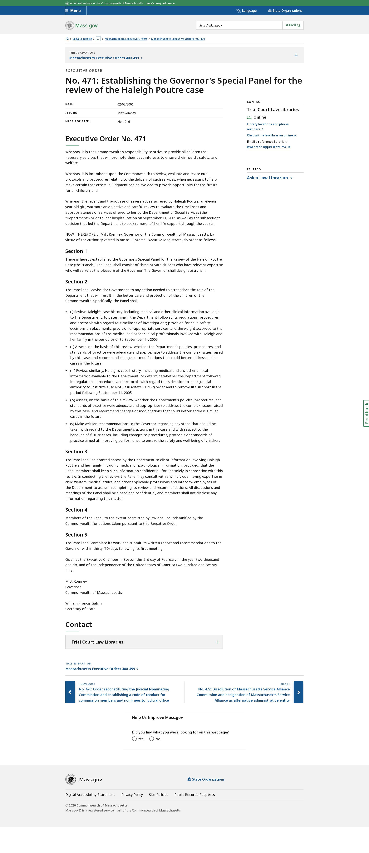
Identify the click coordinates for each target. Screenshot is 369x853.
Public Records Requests (195, 794)
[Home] (67, 38)
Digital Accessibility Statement (90, 794)
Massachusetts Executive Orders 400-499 (178, 39)
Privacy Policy (132, 794)
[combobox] (250, 25)
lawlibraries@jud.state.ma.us (268, 147)
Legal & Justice (82, 39)
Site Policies (158, 794)
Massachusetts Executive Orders (126, 39)
